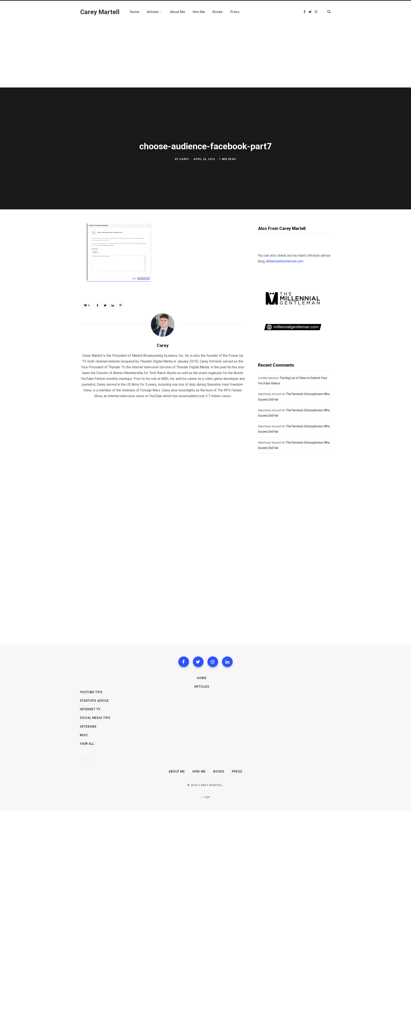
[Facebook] (183, 661)
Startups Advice (94, 700)
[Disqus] (162, 456)
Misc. (84, 735)
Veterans (88, 726)
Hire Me (199, 771)
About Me (177, 771)
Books (218, 771)
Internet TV (90, 709)
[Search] (326, 11)
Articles (201, 686)
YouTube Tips (91, 692)
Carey (184, 159)
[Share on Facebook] (59, 239)
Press (237, 771)
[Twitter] (198, 661)
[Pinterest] (59, 262)
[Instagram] (212, 661)
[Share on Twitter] (59, 250)
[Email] (59, 273)
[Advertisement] (205, 55)
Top (206, 797)
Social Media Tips (95, 718)
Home (201, 678)
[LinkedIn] (112, 305)
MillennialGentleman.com (284, 261)
